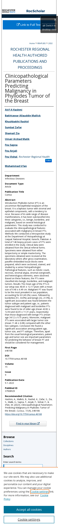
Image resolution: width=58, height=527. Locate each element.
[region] (29, 497)
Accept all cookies (29, 509)
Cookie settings (40, 491)
